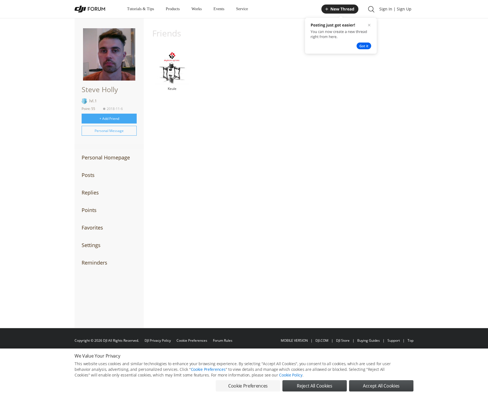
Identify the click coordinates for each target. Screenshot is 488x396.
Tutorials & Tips (140, 9)
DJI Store (343, 340)
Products (173, 9)
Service (242, 9)
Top (410, 340)
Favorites (92, 227)
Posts (88, 175)
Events (218, 9)
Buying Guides (368, 340)
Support (393, 340)
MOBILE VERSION (294, 340)
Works (196, 9)
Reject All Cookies (314, 386)
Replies (90, 192)
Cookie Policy (290, 375)
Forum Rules (222, 340)
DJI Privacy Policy (158, 340)
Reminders (94, 262)
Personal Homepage (106, 157)
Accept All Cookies (381, 386)
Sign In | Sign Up (395, 9)
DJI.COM (321, 340)
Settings (91, 245)
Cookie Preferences (192, 340)
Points (89, 210)
